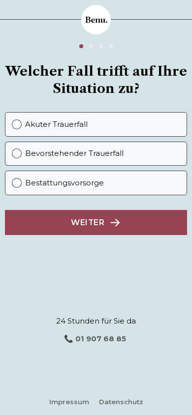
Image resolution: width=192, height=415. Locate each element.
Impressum (69, 402)
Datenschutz (121, 402)
